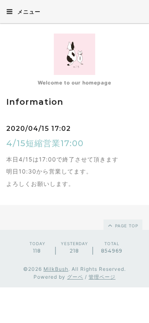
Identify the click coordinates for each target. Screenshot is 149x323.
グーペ (75, 277)
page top (125, 225)
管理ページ (102, 277)
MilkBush (55, 269)
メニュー (28, 11)
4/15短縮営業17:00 (45, 143)
